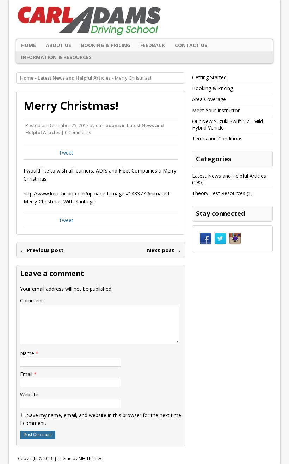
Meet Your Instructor (216, 110)
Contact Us (191, 45)
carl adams (108, 125)
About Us (58, 45)
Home (28, 45)
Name (28, 353)
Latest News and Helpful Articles (229, 176)
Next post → (164, 249)
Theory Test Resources (218, 193)
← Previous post (42, 249)
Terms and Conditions (217, 138)
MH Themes (90, 459)
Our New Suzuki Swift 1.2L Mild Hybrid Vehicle (227, 124)
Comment (31, 300)
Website (29, 394)
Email (27, 374)
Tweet (66, 152)
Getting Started (209, 77)
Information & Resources (56, 57)
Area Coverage (209, 99)
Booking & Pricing (105, 45)
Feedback (152, 45)
